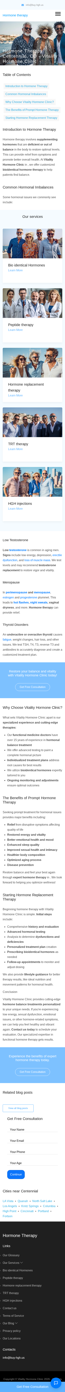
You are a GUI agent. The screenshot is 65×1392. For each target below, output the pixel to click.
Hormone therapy (15, 15)
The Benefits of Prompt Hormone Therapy (32, 109)
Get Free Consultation (33, 686)
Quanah (23, 1201)
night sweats (38, 602)
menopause (42, 592)
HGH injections (20, 504)
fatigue (7, 639)
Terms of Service (13, 1315)
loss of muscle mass (37, 560)
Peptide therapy (20, 325)
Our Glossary (11, 1255)
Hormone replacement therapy (22, 1285)
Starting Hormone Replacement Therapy (31, 117)
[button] (57, 13)
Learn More (15, 270)
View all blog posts (18, 1108)
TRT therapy (18, 444)
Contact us (9, 1308)
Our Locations (12, 1338)
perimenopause (16, 592)
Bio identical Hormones (26, 265)
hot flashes (21, 602)
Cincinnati (27, 1211)
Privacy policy (12, 1330)
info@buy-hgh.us (35, 5)
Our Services (11, 1262)
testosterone (18, 550)
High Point (9, 1211)
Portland (43, 1211)
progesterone (28, 597)
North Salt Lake (42, 1201)
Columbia (49, 1206)
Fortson (7, 1216)
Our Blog (9, 1323)
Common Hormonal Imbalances (25, 94)
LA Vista (8, 1201)
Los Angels (10, 1206)
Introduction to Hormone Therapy (26, 86)
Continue (16, 1174)
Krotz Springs (30, 1206)
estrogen (8, 597)
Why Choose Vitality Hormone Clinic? (29, 102)
